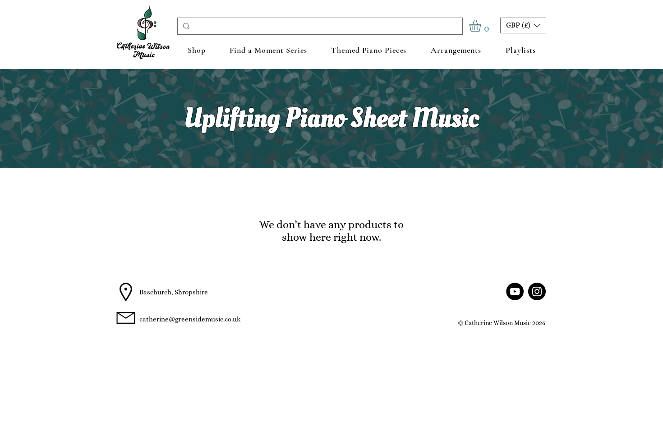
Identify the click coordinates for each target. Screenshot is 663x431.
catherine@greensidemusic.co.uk (190, 319)
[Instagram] (537, 291)
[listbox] (523, 25)
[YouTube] (515, 291)
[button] (482, 26)
